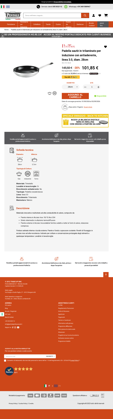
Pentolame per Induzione (24, 24)
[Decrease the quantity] (85, 87)
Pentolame (11, 24)
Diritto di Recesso (63, 311)
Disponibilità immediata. (63, 2)
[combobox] (56, 15)
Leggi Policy (74, 360)
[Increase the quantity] (98, 87)
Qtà (91, 83)
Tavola (48, 24)
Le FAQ (60, 305)
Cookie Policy (23, 403)
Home (6, 30)
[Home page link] (13, 15)
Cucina (58, 24)
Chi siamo (8, 305)
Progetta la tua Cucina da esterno (68, 335)
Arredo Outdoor (92, 24)
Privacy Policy (13, 403)
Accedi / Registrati (10, 311)
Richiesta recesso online (66, 338)
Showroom (61, 332)
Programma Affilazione (65, 326)
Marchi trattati (9, 317)
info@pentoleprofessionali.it (13, 324)
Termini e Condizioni (64, 320)
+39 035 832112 (10, 321)
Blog (6, 308)
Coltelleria (36, 24)
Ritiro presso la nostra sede (66, 329)
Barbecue (80, 24)
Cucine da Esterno (68, 24)
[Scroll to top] (106, 274)
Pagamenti (61, 317)
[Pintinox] (69, 46)
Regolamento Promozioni (66, 308)
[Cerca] (85, 15)
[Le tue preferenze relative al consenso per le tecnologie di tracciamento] (2, 314)
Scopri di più (88, 107)
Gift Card (7, 314)
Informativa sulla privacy (65, 323)
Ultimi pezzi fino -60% (102, 24)
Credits (31, 403)
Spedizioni (61, 314)
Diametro (71, 83)
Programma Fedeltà (64, 341)
